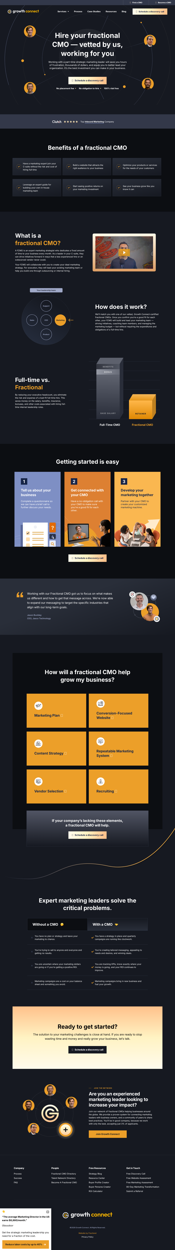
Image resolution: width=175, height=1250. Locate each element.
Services (62, 11)
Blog (124, 11)
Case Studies (94, 11)
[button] (48, 1212)
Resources (111, 11)
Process (78, 11)
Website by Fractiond (87, 1233)
